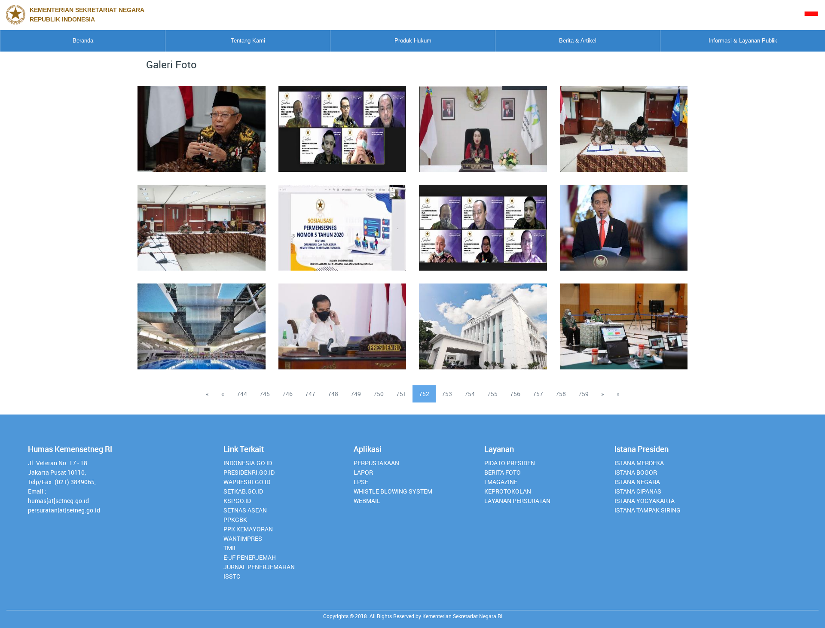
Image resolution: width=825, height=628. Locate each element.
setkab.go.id (243, 491)
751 (401, 394)
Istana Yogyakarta (644, 501)
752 (424, 394)
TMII (229, 548)
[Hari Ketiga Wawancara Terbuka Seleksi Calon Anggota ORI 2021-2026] (623, 321)
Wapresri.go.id (246, 482)
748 (333, 394)
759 (583, 394)
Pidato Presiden (509, 463)
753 (447, 394)
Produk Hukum (412, 40)
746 (287, 394)
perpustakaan (376, 463)
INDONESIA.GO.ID (247, 463)
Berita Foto (502, 472)
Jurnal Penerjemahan (259, 567)
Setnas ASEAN (245, 510)
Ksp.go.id (237, 501)
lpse (361, 482)
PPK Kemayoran (248, 529)
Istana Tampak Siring (647, 510)
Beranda (83, 40)
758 (561, 394)
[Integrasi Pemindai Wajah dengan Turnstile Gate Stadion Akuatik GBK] (201, 321)
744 (242, 394)
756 (515, 394)
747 (310, 394)
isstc (231, 576)
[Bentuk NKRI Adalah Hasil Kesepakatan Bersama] (201, 124)
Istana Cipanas (637, 491)
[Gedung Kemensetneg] (483, 321)
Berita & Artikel (577, 40)
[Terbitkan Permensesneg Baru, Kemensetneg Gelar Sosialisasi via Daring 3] (342, 222)
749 (356, 394)
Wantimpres (242, 538)
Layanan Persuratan (517, 501)
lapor (363, 472)
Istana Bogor (635, 472)
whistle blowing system (393, 491)
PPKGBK (235, 519)
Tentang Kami (248, 40)
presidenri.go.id (249, 472)
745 (265, 394)
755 (492, 394)
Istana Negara (637, 482)
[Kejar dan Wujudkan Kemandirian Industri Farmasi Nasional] (623, 222)
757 (538, 394)
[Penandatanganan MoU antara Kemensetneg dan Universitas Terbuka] (623, 124)
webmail (367, 501)
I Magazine (500, 482)
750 (378, 394)
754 (469, 394)
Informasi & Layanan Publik (743, 40)
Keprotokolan (507, 491)
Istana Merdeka (639, 463)
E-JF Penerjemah (249, 557)
